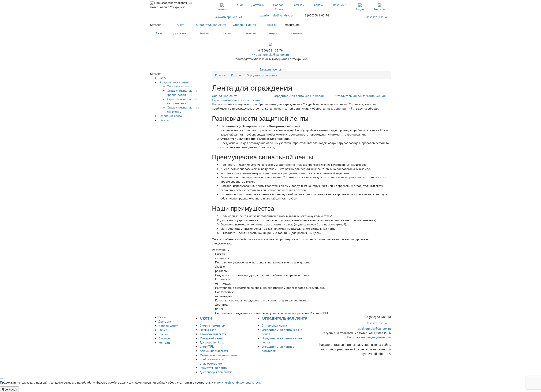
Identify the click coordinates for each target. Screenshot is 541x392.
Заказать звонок (377, 17)
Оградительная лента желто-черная (182, 101)
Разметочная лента (213, 367)
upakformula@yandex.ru (276, 15)
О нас (239, 5)
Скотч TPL (207, 346)
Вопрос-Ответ (278, 7)
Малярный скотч (211, 338)
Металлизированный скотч (218, 355)
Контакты (379, 9)
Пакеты (272, 24)
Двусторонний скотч (213, 342)
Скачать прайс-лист (228, 17)
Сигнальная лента (179, 86)
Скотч (181, 24)
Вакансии (339, 5)
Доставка (257, 5)
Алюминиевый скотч (214, 351)
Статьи (319, 5)
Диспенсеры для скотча (216, 372)
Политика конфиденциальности (369, 337)
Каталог (222, 9)
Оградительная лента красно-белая (182, 92)
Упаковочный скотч (213, 334)
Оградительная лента (211, 24)
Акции (360, 9)
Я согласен (9, 389)
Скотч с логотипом (212, 325)
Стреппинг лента (244, 24)
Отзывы (299, 5)
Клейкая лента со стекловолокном (212, 361)
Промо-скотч (208, 329)
